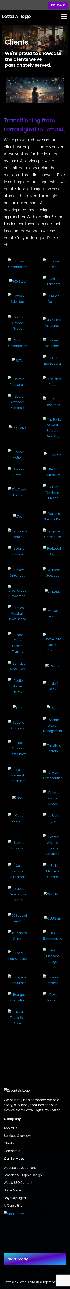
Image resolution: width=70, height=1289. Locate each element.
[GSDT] (52, 708)
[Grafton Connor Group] (17, 322)
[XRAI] (17, 517)
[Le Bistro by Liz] (52, 818)
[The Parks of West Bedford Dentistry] (52, 428)
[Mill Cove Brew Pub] (52, 613)
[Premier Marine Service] (52, 798)
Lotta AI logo (16, 16)
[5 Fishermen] (52, 402)
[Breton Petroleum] (52, 472)
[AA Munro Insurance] (52, 323)
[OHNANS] (52, 592)
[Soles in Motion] (17, 455)
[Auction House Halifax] (17, 686)
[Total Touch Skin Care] (17, 1017)
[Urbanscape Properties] (17, 592)
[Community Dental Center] (52, 643)
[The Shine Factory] (52, 748)
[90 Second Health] (17, 918)
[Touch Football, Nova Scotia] (17, 613)
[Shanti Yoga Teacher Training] (17, 643)
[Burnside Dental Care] (17, 666)
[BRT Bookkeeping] (52, 935)
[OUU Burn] (52, 918)
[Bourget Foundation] (17, 997)
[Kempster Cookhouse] (52, 534)
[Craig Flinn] (52, 894)
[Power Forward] (52, 997)
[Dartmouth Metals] (17, 534)
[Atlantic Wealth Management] (52, 725)
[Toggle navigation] (64, 16)
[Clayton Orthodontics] (52, 775)
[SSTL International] (52, 360)
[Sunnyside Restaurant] (17, 980)
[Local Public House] (17, 956)
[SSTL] (17, 361)
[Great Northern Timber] (52, 492)
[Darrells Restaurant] (17, 382)
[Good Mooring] (17, 818)
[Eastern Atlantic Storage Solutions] (52, 845)
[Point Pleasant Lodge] (52, 955)
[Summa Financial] (17, 845)
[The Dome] (17, 428)
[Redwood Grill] (52, 551)
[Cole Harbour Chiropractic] (17, 871)
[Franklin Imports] (52, 980)
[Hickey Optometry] (17, 573)
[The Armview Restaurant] (17, 748)
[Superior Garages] (17, 725)
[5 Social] (52, 666)
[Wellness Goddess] (52, 573)
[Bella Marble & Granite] (52, 871)
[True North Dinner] (17, 935)
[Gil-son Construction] (17, 343)
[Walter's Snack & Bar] (52, 516)
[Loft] (17, 708)
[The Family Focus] (17, 492)
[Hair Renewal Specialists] (17, 775)
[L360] (17, 798)
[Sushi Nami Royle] (52, 382)
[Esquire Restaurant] (17, 551)
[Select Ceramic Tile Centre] (17, 894)
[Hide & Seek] (52, 686)
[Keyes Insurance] (52, 343)
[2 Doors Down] (17, 472)
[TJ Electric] (52, 455)
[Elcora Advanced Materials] (17, 402)
